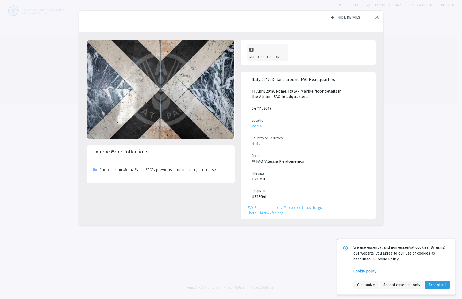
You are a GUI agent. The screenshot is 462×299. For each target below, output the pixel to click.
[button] (377, 17)
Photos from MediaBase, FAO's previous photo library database (157, 169)
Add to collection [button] (264, 57)
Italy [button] (256, 143)
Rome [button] (257, 126)
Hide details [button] (349, 17)
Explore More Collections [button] (120, 152)
